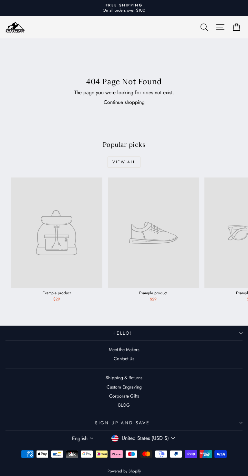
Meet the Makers (124, 349)
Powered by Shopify (124, 471)
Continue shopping (124, 102)
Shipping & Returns (124, 377)
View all (123, 162)
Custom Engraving (124, 387)
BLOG (124, 405)
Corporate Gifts (124, 396)
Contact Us (124, 358)
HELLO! (122, 333)
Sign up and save (122, 423)
